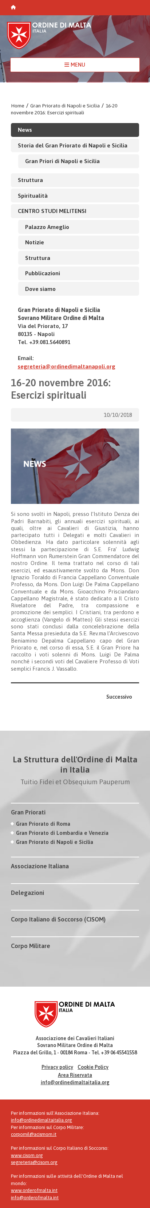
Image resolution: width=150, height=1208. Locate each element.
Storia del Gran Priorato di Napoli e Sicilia (72, 145)
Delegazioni (27, 892)
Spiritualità (33, 195)
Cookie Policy (93, 1067)
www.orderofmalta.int (34, 1190)
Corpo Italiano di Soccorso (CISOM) (58, 919)
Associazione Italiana (40, 866)
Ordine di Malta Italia (49, 39)
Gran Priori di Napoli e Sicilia (62, 161)
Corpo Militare (30, 946)
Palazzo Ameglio (47, 227)
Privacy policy (57, 1067)
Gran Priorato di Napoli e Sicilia (65, 105)
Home (17, 105)
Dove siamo (40, 288)
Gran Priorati (28, 812)
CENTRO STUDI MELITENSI (52, 211)
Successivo (119, 697)
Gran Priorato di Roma (43, 824)
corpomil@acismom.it (33, 1134)
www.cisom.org (27, 1155)
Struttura (30, 180)
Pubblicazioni (42, 273)
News (25, 129)
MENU (77, 65)
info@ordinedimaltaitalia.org (75, 1082)
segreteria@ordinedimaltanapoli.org (66, 366)
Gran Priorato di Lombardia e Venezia (62, 833)
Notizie (34, 242)
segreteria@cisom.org (34, 1162)
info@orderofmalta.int (35, 1197)
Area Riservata (75, 1075)
